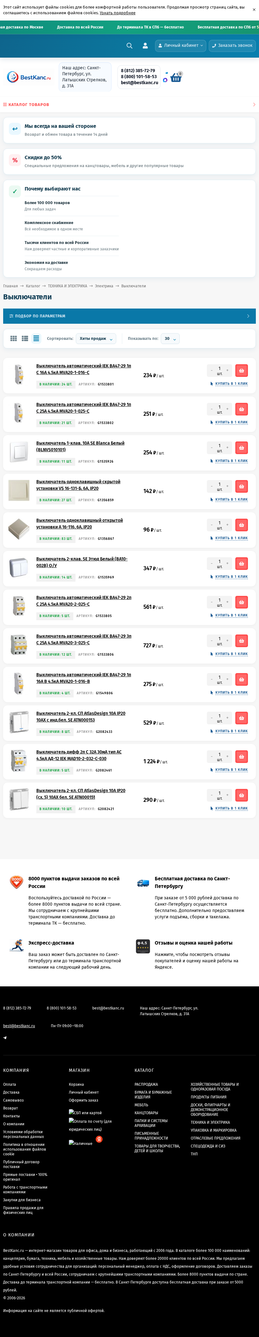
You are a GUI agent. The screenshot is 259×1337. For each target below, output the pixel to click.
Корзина (76, 1084)
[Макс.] (165, 80)
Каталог (33, 286)
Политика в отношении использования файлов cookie (24, 1149)
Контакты (11, 1116)
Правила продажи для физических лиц (23, 1210)
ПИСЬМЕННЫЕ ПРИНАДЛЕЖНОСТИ (151, 1135)
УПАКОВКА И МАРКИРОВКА (214, 1130)
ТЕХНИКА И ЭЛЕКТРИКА (67, 286)
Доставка (11, 1092)
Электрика (104, 286)
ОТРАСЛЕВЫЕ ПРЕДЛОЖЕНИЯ (215, 1138)
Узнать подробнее (118, 12)
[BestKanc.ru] (27, 77)
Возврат (10, 1108)
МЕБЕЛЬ (141, 1105)
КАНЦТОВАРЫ (146, 1113)
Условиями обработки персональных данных (23, 1134)
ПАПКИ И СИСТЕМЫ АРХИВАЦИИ (151, 1123)
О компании (13, 1124)
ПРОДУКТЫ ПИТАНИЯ (208, 1097)
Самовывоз (13, 1100)
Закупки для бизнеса (22, 1200)
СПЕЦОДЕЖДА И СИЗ (208, 1146)
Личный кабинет (84, 1092)
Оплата (9, 1084)
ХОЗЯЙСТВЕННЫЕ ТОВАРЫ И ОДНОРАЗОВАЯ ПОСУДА (215, 1086)
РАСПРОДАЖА (146, 1084)
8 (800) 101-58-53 (139, 76)
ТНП (194, 1154)
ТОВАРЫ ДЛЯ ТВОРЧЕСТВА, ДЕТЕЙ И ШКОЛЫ (157, 1148)
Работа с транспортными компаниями (25, 1189)
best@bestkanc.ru (139, 82)
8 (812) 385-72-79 (138, 70)
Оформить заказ (83, 1100)
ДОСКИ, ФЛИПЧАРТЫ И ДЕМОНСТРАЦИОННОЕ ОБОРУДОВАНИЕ (210, 1110)
